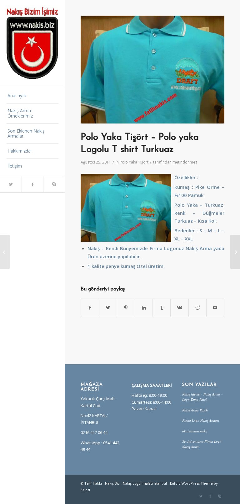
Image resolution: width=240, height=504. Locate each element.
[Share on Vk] (179, 307)
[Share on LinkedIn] (143, 307)
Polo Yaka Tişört (134, 162)
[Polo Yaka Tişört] (152, 69)
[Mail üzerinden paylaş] (215, 307)
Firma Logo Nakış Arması (200, 420)
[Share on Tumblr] (161, 307)
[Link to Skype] (54, 184)
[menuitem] (32, 95)
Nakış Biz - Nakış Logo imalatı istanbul (136, 483)
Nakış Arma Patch (195, 410)
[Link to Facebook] (32, 184)
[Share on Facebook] (90, 307)
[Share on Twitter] (108, 307)
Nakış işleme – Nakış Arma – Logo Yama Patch (202, 397)
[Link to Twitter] (11, 184)
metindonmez (184, 162)
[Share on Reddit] (197, 307)
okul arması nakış (195, 431)
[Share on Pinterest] (126, 307)
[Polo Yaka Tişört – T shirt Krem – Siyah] (5, 252)
